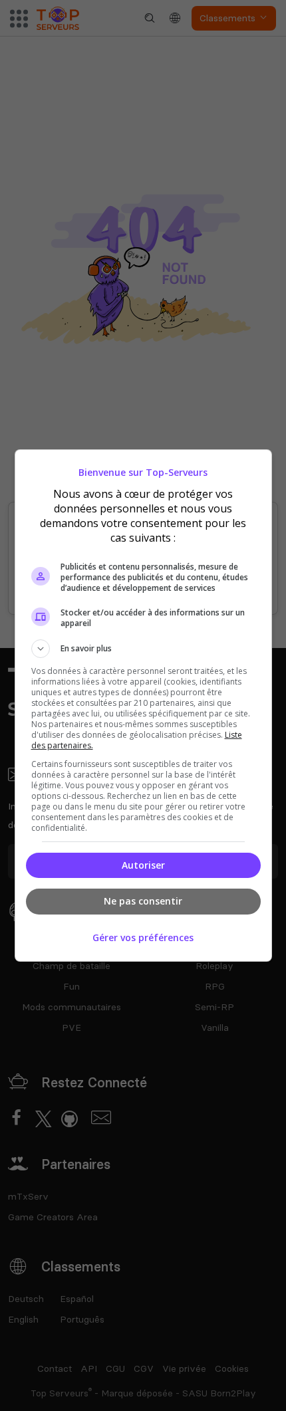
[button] (143, 648)
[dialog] (143, 705)
